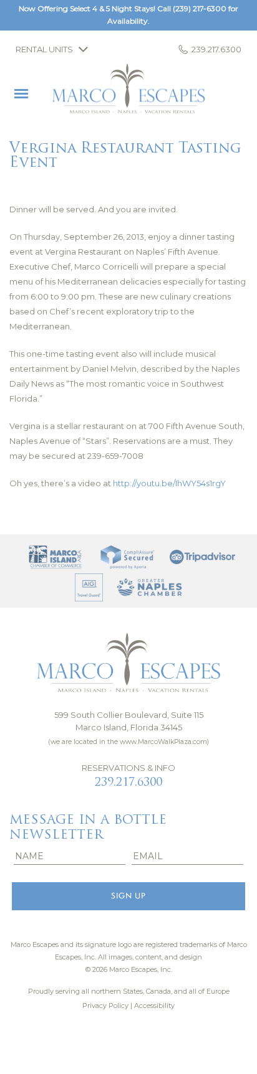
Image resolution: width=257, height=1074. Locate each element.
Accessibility (154, 1005)
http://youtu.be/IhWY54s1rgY (169, 483)
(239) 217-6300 (199, 8)
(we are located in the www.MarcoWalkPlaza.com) (128, 742)
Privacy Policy (105, 1005)
